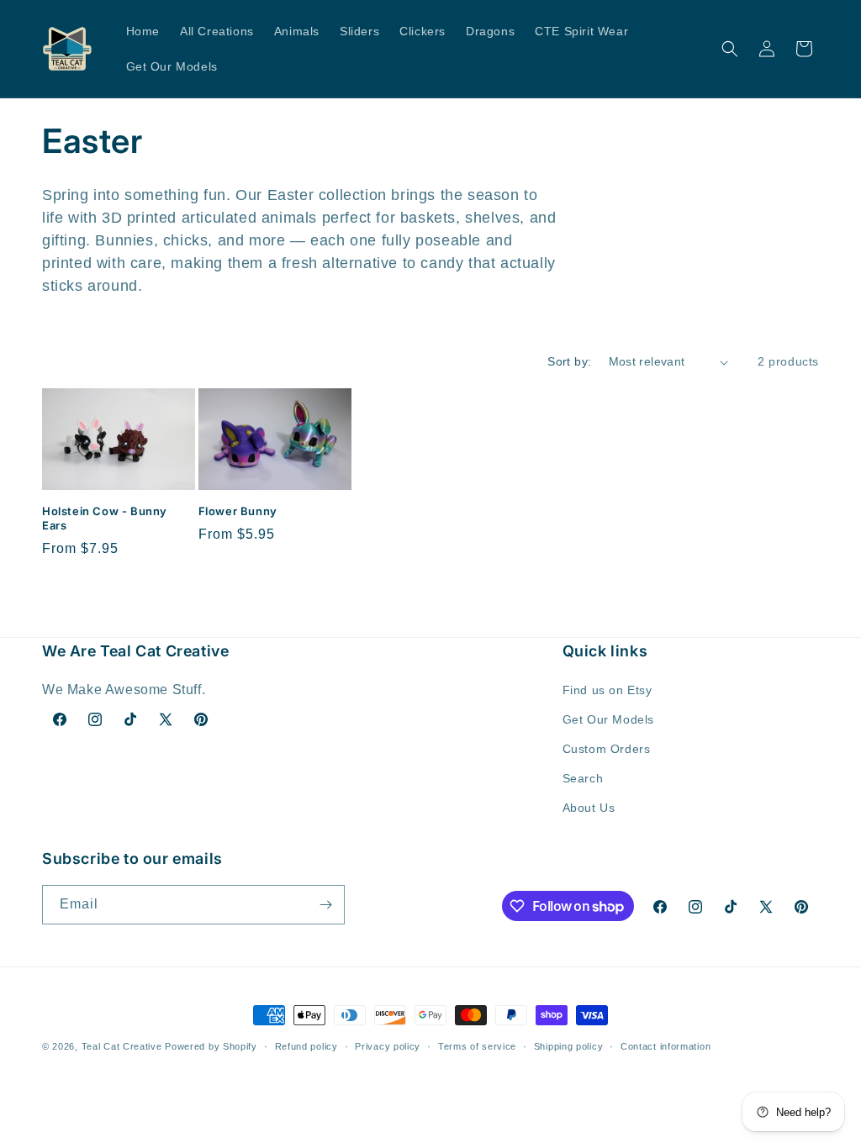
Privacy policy (387, 1046)
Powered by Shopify (211, 1046)
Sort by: (569, 361)
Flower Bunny (237, 511)
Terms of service (477, 1046)
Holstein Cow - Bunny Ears (104, 518)
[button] (729, 48)
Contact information (665, 1046)
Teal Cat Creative (122, 1046)
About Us (589, 807)
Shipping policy (569, 1046)
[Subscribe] (325, 904)
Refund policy (306, 1046)
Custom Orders (607, 749)
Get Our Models (608, 719)
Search (583, 778)
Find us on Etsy (607, 690)
